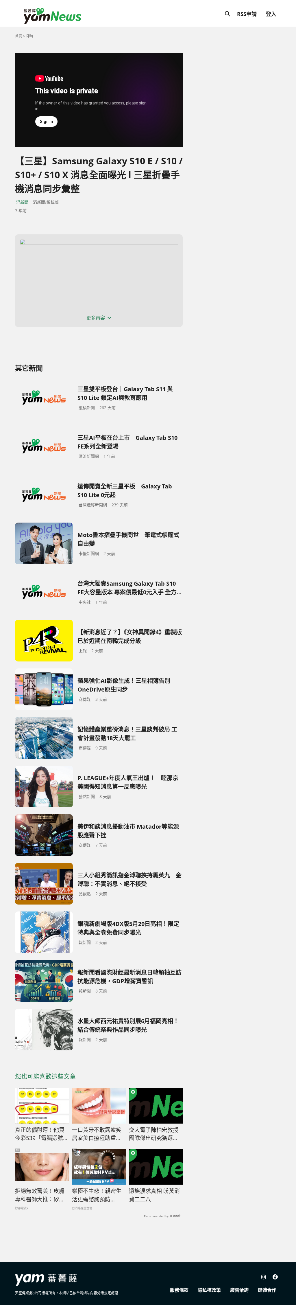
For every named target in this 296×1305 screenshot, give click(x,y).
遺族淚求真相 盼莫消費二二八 (154, 1195)
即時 (29, 36)
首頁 (18, 36)
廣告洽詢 (239, 1290)
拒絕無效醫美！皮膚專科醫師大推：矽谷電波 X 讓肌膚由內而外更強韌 (40, 1195)
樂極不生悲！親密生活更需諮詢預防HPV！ (96, 1195)
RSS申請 (247, 13)
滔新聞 (22, 202)
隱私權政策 (209, 1290)
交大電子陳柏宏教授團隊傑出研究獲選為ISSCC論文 (153, 1134)
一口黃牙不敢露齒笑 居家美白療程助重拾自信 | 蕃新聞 (99, 1134)
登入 (271, 13)
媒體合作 (267, 1290)
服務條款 (179, 1290)
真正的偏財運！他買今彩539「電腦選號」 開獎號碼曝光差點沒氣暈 (42, 1134)
